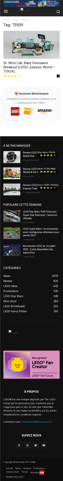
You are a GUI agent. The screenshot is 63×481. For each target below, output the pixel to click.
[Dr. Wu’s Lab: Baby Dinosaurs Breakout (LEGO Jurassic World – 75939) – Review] (31, 45)
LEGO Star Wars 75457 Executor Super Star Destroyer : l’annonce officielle (40, 215)
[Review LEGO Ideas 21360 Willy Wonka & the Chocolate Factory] (11, 173)
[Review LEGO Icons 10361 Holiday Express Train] (11, 189)
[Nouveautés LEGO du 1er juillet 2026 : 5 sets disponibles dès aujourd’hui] (11, 250)
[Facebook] (19, 445)
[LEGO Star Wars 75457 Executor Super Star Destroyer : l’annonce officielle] (11, 216)
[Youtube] (44, 445)
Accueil (6, 19)
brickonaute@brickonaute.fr (37, 421)
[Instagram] (27, 445)
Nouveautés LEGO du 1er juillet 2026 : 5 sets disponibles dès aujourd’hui (39, 249)
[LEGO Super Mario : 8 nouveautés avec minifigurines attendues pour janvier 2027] (11, 233)
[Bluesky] (35, 445)
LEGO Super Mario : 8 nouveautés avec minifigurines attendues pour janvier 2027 (41, 232)
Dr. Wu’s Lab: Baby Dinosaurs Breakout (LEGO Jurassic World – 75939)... (29, 67)
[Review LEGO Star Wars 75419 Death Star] (11, 157)
